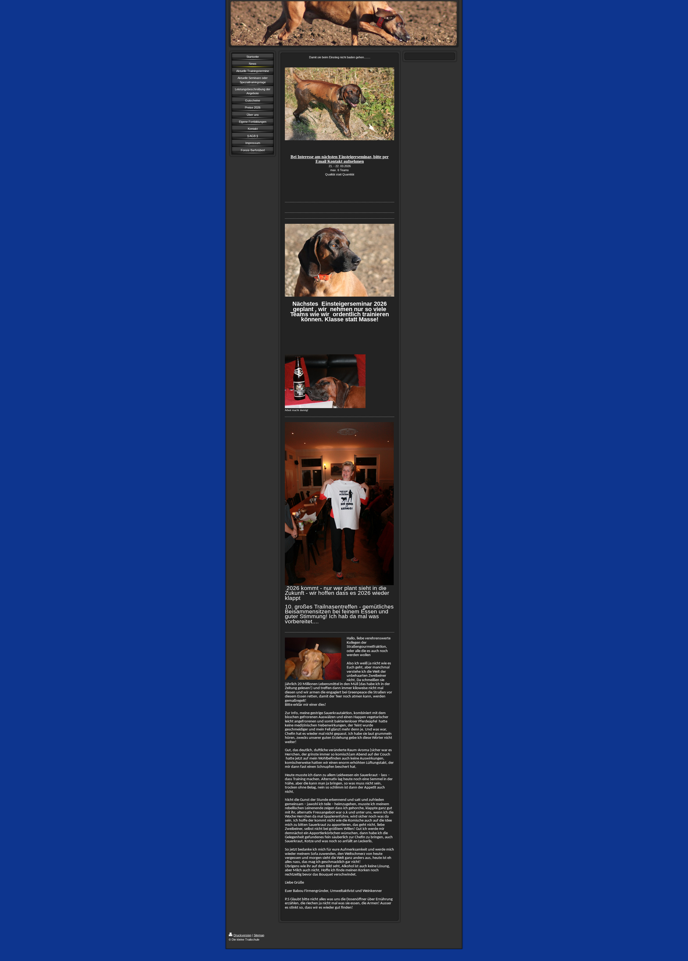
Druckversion (242, 935)
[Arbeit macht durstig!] (325, 381)
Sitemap (259, 935)
